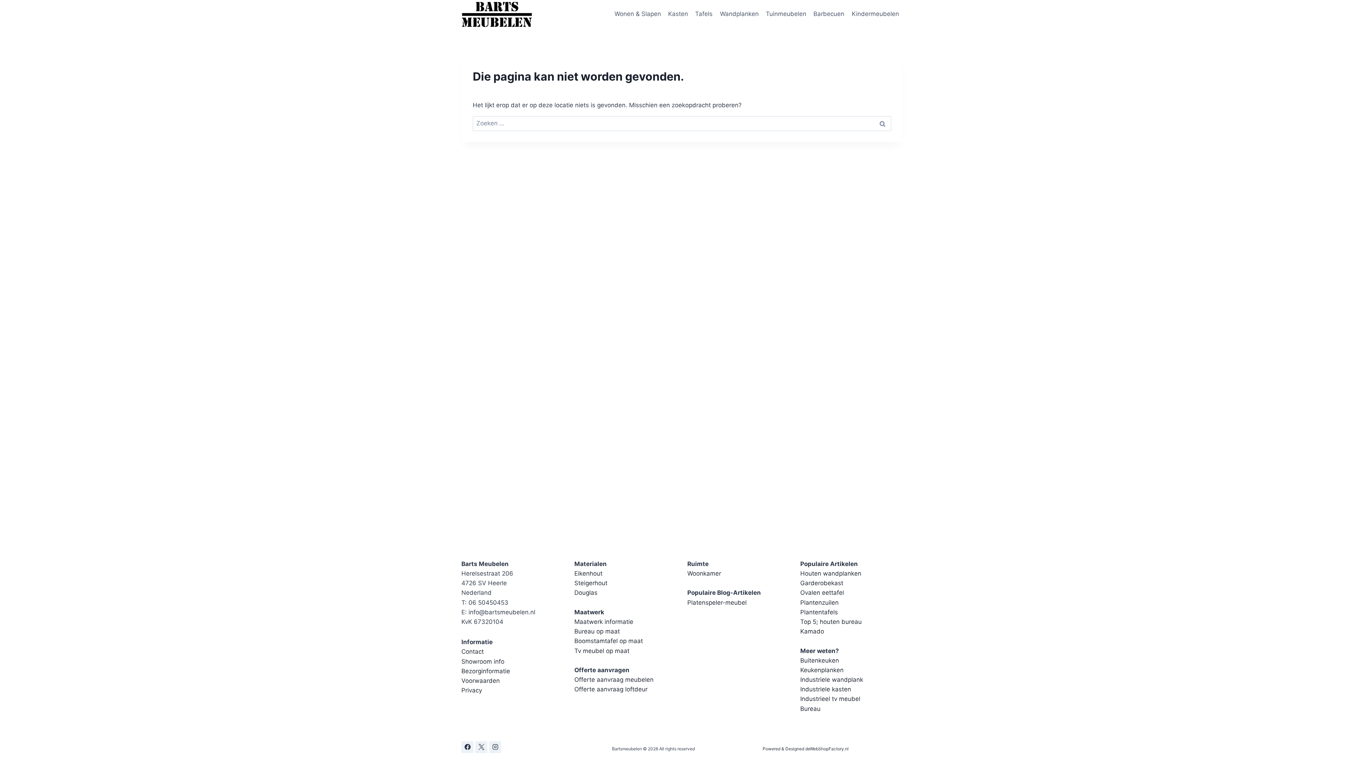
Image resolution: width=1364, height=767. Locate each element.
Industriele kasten (825, 689)
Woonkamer (704, 573)
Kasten (678, 13)
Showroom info (482, 661)
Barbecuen (828, 13)
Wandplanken (739, 13)
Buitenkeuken (819, 660)
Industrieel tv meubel (830, 698)
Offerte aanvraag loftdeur (611, 689)
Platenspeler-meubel (717, 602)
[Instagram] (495, 747)
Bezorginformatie (485, 671)
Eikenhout (588, 573)
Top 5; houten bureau (831, 621)
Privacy (471, 690)
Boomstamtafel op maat (608, 640)
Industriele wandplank (831, 679)
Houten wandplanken (830, 573)
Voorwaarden (480, 680)
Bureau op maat (597, 631)
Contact (472, 651)
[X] (481, 747)
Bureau (810, 708)
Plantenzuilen (819, 602)
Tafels (704, 13)
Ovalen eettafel (822, 592)
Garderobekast (821, 583)
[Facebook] (467, 747)
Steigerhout (590, 583)
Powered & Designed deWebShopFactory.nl (806, 748)
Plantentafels (819, 612)
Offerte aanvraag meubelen (614, 679)
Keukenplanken (822, 670)
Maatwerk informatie (603, 621)
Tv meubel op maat (601, 650)
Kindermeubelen (875, 13)
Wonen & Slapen (638, 13)
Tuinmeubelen (786, 13)
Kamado (812, 631)
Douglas (585, 592)
